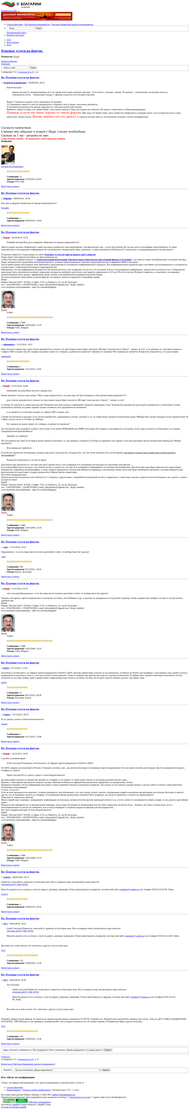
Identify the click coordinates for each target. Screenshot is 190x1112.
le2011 (6, 668)
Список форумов (15, 24)
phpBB (15, 1104)
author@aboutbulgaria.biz (63, 1094)
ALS (5, 923)
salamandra (8, 344)
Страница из (25, 72)
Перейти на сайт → (10, 10)
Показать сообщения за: (20, 1050)
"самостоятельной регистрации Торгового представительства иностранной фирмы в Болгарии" (84, 259)
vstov (5, 547)
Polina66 (7, 198)
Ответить (5, 64)
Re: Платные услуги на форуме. (20, 77)
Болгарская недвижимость (37, 24)
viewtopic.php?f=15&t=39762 (14, 884)
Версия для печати (15, 35)
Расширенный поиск (16, 32)
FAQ (9, 40)
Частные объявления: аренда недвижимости (72, 24)
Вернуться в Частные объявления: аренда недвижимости (28, 1064)
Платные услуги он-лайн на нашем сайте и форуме (70, 254)
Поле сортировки (57, 1050)
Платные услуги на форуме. (22, 51)
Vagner (6, 714)
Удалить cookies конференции (36, 1090)
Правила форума (9, 61)
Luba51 (7, 877)
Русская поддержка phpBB (13, 1107)
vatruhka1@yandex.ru (129, 889)
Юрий (16, 56)
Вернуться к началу (10, 186)
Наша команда (13, 1090)
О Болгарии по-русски (79, 1097)
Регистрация (13, 42)
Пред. (6, 1050)
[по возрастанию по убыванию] (99, 1050)
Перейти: (7, 1070)
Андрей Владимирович (14, 83)
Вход (9, 45)
